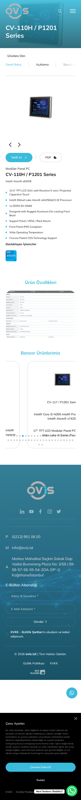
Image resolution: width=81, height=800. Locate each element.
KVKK (9, 792)
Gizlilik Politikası (25, 792)
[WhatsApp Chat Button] (71, 790)
